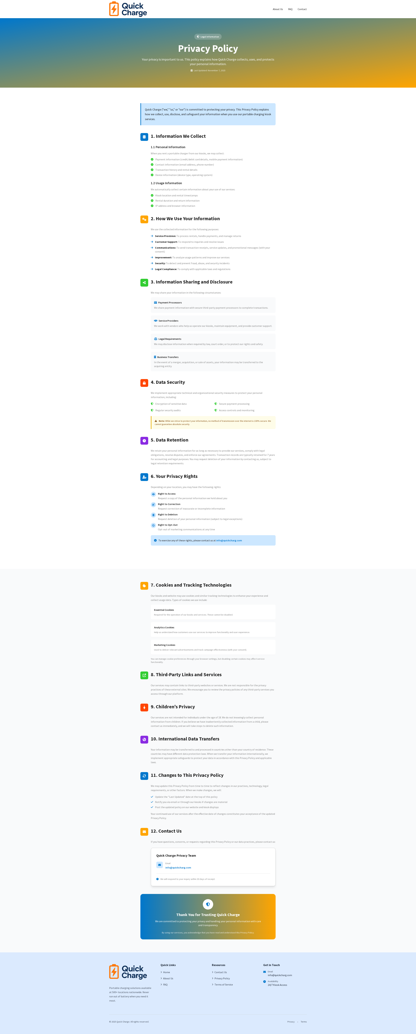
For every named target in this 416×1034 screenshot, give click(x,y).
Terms (304, 1021)
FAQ (290, 9)
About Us (278, 9)
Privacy (291, 1021)
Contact (302, 9)
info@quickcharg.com (229, 540)
